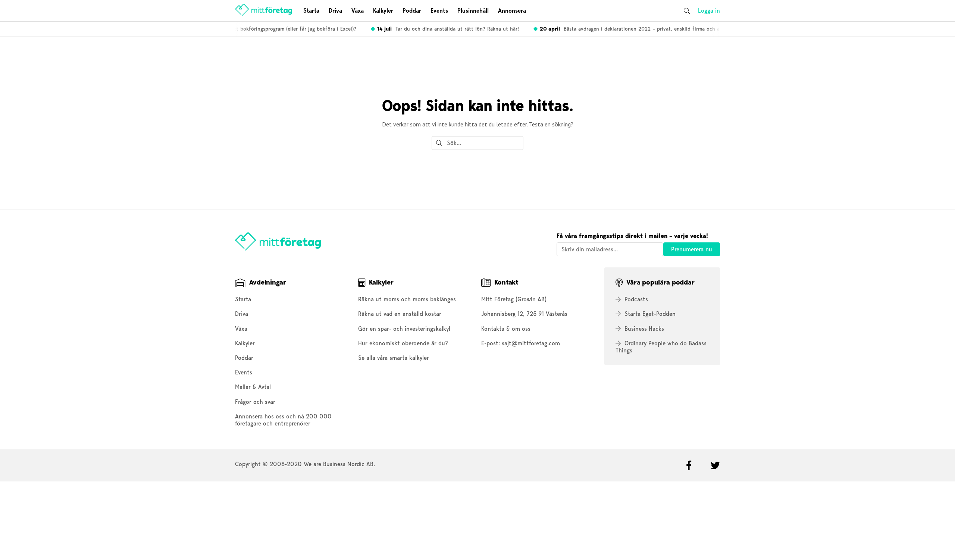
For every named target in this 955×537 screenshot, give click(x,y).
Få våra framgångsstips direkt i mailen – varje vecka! (632, 235)
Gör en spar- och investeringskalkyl (404, 328)
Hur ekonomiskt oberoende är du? (403, 343)
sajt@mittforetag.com (531, 343)
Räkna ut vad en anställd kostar (399, 313)
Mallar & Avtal (253, 386)
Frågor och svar (255, 401)
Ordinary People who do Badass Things (661, 347)
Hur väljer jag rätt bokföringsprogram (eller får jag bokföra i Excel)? (259, 29)
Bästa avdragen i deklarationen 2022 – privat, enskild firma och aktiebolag (636, 29)
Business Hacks (644, 328)
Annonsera (512, 10)
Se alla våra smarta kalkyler (393, 357)
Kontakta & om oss (505, 328)
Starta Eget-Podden (650, 313)
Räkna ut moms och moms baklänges (407, 299)
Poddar (412, 10)
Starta (311, 10)
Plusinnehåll (473, 10)
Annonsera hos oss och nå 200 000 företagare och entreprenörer (283, 420)
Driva (335, 10)
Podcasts (636, 299)
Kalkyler (383, 10)
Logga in (709, 10)
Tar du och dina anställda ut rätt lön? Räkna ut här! (444, 29)
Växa (357, 10)
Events (439, 10)
